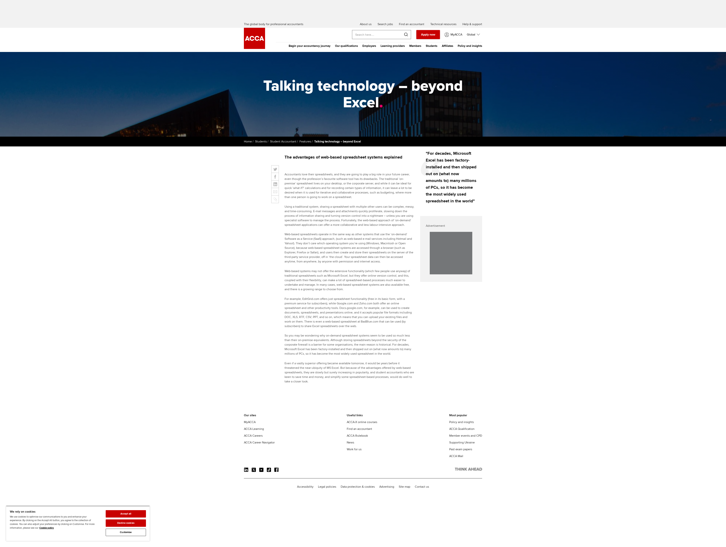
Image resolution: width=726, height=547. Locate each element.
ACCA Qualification (462, 429)
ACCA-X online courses (362, 422)
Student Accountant (283, 141)
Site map (404, 487)
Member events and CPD (465, 436)
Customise (126, 532)
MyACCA (250, 422)
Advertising (386, 487)
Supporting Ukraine (462, 442)
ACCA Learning (254, 429)
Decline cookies (125, 523)
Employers (369, 46)
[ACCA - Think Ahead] (254, 48)
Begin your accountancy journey (309, 46)
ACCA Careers (253, 436)
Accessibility (305, 487)
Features (305, 141)
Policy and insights (470, 46)
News (350, 442)
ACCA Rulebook (357, 436)
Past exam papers (460, 449)
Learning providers (393, 46)
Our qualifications (346, 46)
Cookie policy (46, 527)
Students (431, 46)
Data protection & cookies (358, 487)
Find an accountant (359, 429)
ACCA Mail (456, 456)
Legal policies (327, 487)
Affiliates (447, 46)
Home (248, 141)
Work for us (354, 449)
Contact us (422, 487)
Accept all (125, 513)
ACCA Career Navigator (259, 442)
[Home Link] (468, 470)
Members (415, 46)
